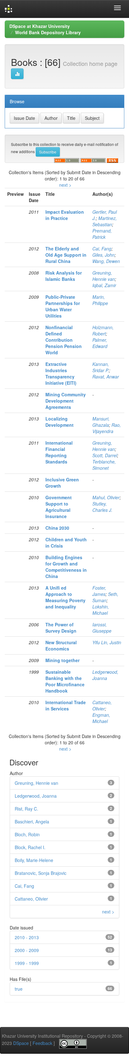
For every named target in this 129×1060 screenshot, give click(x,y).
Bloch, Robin (27, 834)
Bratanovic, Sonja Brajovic (40, 873)
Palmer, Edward (99, 343)
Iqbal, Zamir (104, 285)
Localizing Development (59, 421)
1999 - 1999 (27, 963)
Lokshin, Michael (100, 609)
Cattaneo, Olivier (102, 705)
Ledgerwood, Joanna (105, 675)
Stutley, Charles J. (102, 507)
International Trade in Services (65, 705)
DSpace (21, 1043)
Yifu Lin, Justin (106, 642)
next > (65, 185)
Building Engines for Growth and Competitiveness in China (66, 566)
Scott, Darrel (104, 455)
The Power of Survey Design (60, 627)
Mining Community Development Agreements (65, 400)
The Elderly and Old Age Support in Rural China (65, 254)
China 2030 (57, 528)
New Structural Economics (61, 645)
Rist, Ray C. (26, 809)
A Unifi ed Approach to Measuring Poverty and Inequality (65, 597)
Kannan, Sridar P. (100, 367)
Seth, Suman (105, 597)
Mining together (62, 660)
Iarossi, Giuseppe (101, 627)
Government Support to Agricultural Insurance (58, 506)
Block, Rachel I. (30, 847)
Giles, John (103, 255)
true (19, 989)
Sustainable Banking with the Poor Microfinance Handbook (65, 681)
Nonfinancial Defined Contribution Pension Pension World (63, 340)
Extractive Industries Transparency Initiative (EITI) (60, 373)
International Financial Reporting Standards (59, 452)
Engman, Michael (101, 718)
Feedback (42, 1043)
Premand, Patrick (102, 234)
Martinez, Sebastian (104, 221)
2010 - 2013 (27, 937)
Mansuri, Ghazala (101, 421)
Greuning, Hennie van (103, 276)
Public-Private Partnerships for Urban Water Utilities (62, 306)
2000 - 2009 (27, 950)
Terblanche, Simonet (104, 464)
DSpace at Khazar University (39, 26)
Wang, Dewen (106, 261)
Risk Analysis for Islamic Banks (63, 276)
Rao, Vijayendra (106, 428)
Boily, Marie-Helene (34, 860)
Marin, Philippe (100, 300)
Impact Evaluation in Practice (64, 215)
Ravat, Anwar (105, 376)
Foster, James (99, 591)
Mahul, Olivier (106, 497)
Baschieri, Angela (32, 821)
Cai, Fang (101, 248)
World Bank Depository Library (48, 32)
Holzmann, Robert (103, 330)
